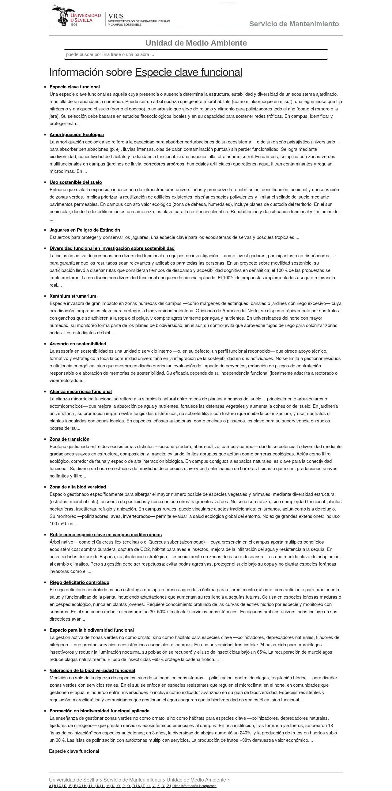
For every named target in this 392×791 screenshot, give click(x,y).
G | (80, 785)
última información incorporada (194, 785)
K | (98, 785)
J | (94, 785)
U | (149, 785)
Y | (163, 785)
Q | (129, 785)
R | (134, 785)
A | (51, 785)
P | (124, 785)
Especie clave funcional (75, 86)
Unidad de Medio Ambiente (196, 42)
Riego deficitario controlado (79, 582)
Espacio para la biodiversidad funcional (92, 629)
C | (60, 785)
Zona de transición (69, 439)
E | (70, 785)
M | (108, 785)
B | (56, 785)
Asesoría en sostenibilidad (78, 343)
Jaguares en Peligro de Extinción (85, 229)
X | (158, 785)
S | (139, 785)
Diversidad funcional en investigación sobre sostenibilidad (112, 248)
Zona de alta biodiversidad (78, 486)
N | (113, 785)
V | (154, 785)
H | (85, 785)
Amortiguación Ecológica (77, 134)
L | (103, 785)
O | (119, 785)
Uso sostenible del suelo (76, 182)
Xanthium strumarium (73, 295)
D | (65, 785)
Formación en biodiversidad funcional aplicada (99, 710)
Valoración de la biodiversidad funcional (92, 670)
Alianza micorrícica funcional (81, 391)
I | (90, 785)
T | (144, 785)
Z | (168, 785)
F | (75, 785)
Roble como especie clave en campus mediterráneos (106, 534)
